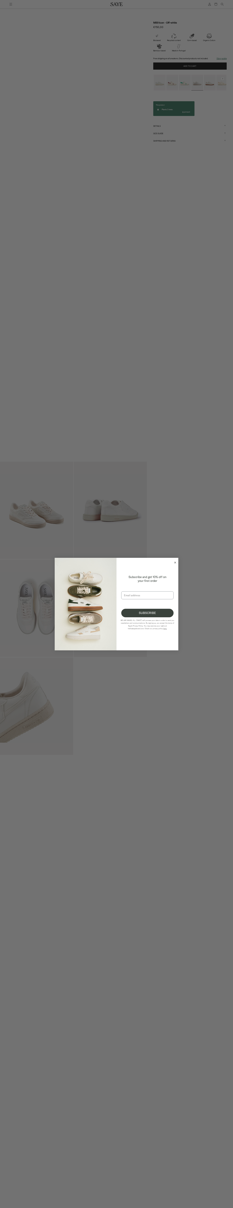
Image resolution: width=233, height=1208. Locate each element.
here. (165, 629)
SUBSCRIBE (147, 613)
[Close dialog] (174, 561)
